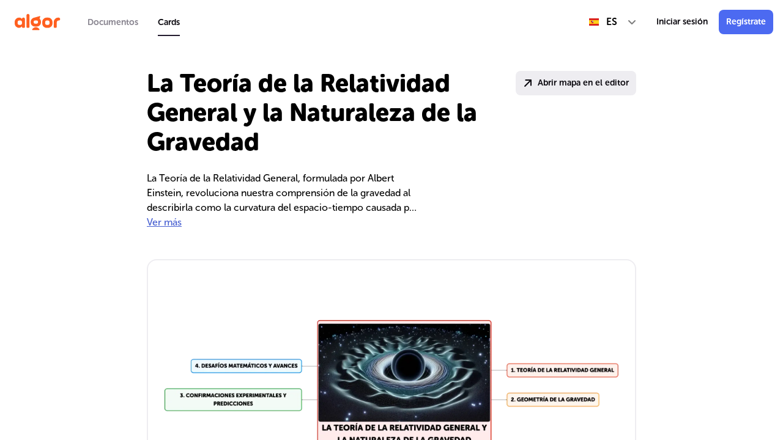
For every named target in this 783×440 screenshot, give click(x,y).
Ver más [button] (164, 222)
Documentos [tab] (112, 22)
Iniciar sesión (682, 21)
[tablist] (133, 22)
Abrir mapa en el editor (583, 83)
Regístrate (746, 21)
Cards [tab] (169, 22)
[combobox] (613, 22)
